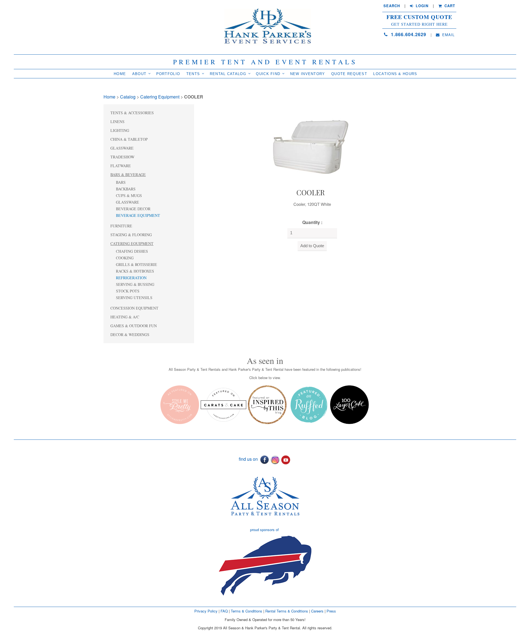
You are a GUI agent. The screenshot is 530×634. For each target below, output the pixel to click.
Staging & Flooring (131, 234)
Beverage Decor (133, 208)
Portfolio (168, 74)
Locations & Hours (395, 74)
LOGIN (421, 5)
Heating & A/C (124, 316)
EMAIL (448, 34)
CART (449, 5)
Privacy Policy (206, 611)
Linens (117, 121)
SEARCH (391, 5)
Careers (318, 611)
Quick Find (268, 74)
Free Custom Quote (419, 17)
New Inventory (307, 74)
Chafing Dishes (132, 251)
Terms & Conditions (246, 611)
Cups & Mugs (129, 195)
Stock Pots (127, 291)
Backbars (126, 188)
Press (331, 611)
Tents (193, 74)
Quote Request (349, 74)
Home (120, 74)
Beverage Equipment (138, 215)
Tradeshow (122, 156)
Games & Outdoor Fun (133, 325)
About (139, 74)
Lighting (119, 130)
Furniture (121, 225)
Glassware (122, 148)
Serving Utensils (134, 297)
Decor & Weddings (129, 334)
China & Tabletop (129, 139)
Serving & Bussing (135, 284)
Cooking (125, 257)
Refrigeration (131, 277)
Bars (121, 182)
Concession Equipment (134, 308)
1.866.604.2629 (407, 34)
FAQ (224, 611)
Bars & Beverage (128, 174)
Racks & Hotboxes (135, 271)
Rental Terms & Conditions (286, 611)
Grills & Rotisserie (136, 264)
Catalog (128, 97)
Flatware (120, 165)
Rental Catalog (228, 74)
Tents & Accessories (132, 112)
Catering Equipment (159, 97)
